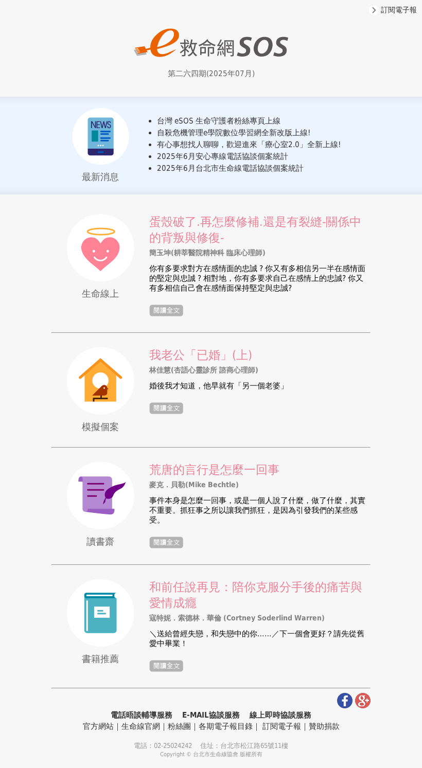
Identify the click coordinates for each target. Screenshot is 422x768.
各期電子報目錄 (226, 726)
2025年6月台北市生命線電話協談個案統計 (230, 168)
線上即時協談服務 (280, 715)
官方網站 (98, 726)
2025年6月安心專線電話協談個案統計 (222, 156)
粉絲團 (179, 726)
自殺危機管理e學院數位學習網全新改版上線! (233, 132)
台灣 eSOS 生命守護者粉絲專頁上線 (218, 121)
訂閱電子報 (398, 10)
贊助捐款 (324, 726)
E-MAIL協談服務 (211, 715)
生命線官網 (140, 726)
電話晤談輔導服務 (141, 715)
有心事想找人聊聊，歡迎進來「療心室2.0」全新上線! (249, 144)
